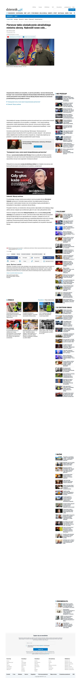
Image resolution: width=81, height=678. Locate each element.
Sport (22, 666)
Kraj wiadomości (49, 300)
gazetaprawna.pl (67, 7)
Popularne (41, 300)
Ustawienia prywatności (64, 674)
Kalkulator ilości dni (68, 662)
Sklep (73, 7)
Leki (49, 663)
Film (35, 668)
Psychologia (51, 668)
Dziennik (8, 21)
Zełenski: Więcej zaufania (14, 104)
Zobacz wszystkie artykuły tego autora (15, 273)
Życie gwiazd (37, 666)
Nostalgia (16, 19)
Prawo (50, 660)
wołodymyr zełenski (37, 254)
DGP (53, 7)
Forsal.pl (8, 665)
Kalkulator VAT (67, 665)
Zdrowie (22, 668)
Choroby (50, 666)
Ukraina (13, 254)
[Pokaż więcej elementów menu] (74, 13)
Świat (16, 16)
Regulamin (33, 674)
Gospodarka (23, 663)
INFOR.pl (34, 7)
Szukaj (72, 9)
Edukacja (36, 663)
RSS (73, 674)
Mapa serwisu (53, 674)
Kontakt (8, 674)
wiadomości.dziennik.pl (15, 21)
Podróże (23, 669)
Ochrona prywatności (43, 674)
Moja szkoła (37, 665)
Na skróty (9, 658)
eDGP (8, 663)
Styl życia (50, 669)
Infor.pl (8, 660)
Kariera (26, 674)
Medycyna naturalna (52, 665)
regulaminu (41, 645)
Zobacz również (38, 146)
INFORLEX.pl (47, 7)
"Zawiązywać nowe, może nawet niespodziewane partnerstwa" (24, 102)
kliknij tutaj (47, 653)
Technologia (23, 662)
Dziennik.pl (23, 658)
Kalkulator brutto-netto (69, 668)
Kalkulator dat (67, 660)
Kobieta (36, 660)
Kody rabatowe (37, 662)
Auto (22, 660)
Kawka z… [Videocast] (29, 19)
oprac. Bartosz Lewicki (11, 30)
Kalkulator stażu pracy (69, 663)
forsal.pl (40, 7)
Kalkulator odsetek (68, 666)
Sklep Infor (9, 669)
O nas (14, 674)
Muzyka (36, 669)
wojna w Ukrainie (25, 254)
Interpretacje (9, 668)
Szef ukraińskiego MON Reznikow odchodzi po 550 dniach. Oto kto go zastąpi (37, 142)
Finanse (50, 662)
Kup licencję (20, 249)
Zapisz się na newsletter (30, 36)
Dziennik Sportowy (38, 19)
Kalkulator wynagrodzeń (69, 669)
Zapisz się (40, 649)
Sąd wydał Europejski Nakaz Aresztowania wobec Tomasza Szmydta (13, 276)
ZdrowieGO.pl (59, 7)
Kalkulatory (67, 658)
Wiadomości (10, 16)
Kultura (36, 670)
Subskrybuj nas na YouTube (15, 36)
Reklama (20, 674)
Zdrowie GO (21, 19)
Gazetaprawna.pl (10, 662)
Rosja (18, 254)
